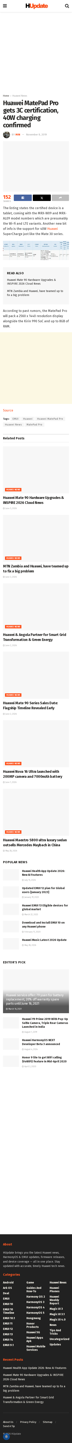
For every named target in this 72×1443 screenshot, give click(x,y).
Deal (6, 1293)
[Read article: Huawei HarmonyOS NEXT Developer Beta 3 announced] (11, 1044)
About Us (8, 1421)
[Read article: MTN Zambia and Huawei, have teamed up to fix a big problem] (36, 538)
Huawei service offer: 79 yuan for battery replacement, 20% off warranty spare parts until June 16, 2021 (35, 999)
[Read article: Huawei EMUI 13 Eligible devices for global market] (11, 909)
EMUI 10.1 (9, 1318)
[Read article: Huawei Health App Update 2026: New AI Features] (11, 875)
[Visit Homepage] (36, 6)
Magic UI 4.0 (58, 1319)
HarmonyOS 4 (35, 1307)
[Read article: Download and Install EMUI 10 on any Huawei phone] (11, 926)
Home (6, 95)
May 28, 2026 (11, 851)
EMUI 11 (7, 1323)
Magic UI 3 (56, 1309)
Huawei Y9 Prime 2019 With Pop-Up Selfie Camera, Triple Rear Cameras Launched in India (45, 1023)
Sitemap (47, 1421)
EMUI (16, 418)
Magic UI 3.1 (57, 1314)
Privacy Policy (28, 1421)
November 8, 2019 (36, 134)
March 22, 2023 (31, 914)
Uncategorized (59, 1339)
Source (8, 410)
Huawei (52, 229)
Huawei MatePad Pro (50, 418)
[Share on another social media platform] (60, 198)
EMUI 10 (8, 1304)
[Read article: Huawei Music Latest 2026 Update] (11, 943)
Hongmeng (33, 1318)
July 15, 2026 (30, 880)
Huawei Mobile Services (35, 1348)
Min (17, 134)
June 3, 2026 (11, 577)
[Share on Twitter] (42, 198)
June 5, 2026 (11, 508)
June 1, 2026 (10, 782)
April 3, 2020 (30, 1066)
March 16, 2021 (15, 1009)
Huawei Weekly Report (54, 1300)
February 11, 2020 (32, 932)
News (53, 1325)
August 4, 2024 (31, 1049)
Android (8, 1282)
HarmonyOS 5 (35, 1313)
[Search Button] (67, 6)
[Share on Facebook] (23, 198)
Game (30, 1282)
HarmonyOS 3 (35, 1302)
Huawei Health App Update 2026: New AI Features (34, 1368)
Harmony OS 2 (35, 1296)
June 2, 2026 (11, 645)
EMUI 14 (8, 1339)
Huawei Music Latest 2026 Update (44, 940)
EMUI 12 (8, 1329)
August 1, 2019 (30, 1032)
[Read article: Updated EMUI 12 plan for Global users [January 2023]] (11, 892)
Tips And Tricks (55, 1332)
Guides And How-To (33, 1289)
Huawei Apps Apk (34, 1339)
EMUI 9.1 (8, 1345)
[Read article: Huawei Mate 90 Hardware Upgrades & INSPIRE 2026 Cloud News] (36, 469)
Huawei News (19, 95)
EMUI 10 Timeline (8, 1311)
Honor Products (32, 1325)
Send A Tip (9, 1426)
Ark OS (7, 1288)
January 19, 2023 (31, 897)
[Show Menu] (5, 6)
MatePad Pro (34, 424)
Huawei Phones (55, 1289)
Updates (55, 1344)
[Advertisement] (36, 52)
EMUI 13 (8, 1334)
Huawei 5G (33, 1332)
